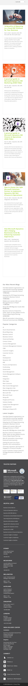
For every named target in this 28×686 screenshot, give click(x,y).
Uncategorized (7, 407)
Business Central (8, 334)
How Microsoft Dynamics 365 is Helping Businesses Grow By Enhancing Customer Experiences (13, 233)
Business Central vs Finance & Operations (13, 532)
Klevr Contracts (7, 383)
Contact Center (7, 341)
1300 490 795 (6, 556)
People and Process (8, 400)
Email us (9, 670)
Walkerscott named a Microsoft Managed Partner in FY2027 (12, 302)
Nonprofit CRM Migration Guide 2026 (13, 307)
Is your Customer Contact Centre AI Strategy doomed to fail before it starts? (13, 452)
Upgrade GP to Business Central (11, 526)
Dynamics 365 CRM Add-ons (10, 513)
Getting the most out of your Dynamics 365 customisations (11, 443)
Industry (5, 376)
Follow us (10, 661)
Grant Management (8, 372)
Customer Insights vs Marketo (10, 540)
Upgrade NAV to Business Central (11, 524)
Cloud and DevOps (8, 339)
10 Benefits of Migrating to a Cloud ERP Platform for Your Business (13, 28)
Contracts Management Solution (12, 346)
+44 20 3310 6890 (7, 623)
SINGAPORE (7, 601)
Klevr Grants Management (10, 386)
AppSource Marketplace (14, 678)
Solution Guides (7, 402)
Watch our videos (12, 666)
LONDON (7, 613)
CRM (4, 348)
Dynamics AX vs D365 (8, 529)
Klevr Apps (6, 381)
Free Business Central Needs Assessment (13, 515)
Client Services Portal (13, 674)
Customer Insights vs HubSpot (11, 535)
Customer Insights (8, 351)
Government (6, 369)
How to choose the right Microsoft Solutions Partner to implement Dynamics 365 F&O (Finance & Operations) (13, 191)
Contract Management (9, 344)
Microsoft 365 (7, 34)
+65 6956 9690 (7, 609)
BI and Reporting (8, 332)
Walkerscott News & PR (9, 409)
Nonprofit (6, 397)
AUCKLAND (7, 586)
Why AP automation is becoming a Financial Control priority (13, 319)
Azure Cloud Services (9, 330)
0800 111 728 (6, 581)
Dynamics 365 (15, 33)
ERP (21, 33)
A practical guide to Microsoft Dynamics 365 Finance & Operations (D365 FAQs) (13, 136)
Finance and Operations (10, 365)
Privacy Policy (17, 684)
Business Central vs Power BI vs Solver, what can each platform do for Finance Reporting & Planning (14, 312)
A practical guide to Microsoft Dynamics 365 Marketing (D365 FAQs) (13, 81)
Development (15, 239)
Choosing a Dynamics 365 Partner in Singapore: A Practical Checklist (13, 447)
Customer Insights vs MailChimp (11, 537)
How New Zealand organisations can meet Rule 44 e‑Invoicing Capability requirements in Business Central (13, 289)
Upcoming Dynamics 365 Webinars (11, 518)
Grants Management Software (11, 374)
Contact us (10, 657)
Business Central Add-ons (9, 507)
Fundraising (6, 367)
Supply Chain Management (11, 404)
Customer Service (8, 353)
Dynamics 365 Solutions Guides (11, 521)
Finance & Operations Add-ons (11, 510)
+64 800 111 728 (7, 582)
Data (4, 355)
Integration (7, 199)
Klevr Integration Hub (9, 388)
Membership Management (10, 390)
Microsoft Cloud (16, 34)
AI (3, 327)
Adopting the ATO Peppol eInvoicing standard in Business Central (13, 296)
